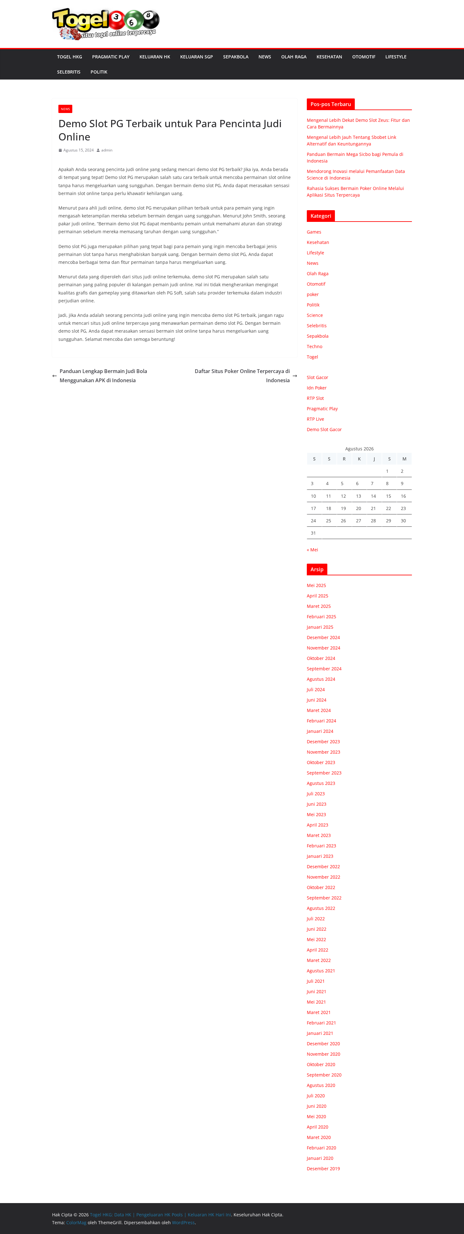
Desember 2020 (323, 1044)
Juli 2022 (316, 919)
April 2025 (317, 596)
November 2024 (323, 648)
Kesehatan (329, 57)
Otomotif (363, 57)
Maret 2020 (319, 1137)
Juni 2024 (316, 700)
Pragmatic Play (110, 57)
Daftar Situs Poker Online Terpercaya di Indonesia (242, 376)
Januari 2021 (320, 1033)
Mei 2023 (316, 814)
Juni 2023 (316, 804)
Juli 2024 (316, 689)
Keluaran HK (155, 57)
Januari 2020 (320, 1158)
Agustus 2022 (321, 908)
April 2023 (317, 825)
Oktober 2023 (321, 762)
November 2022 (323, 877)
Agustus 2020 (321, 1085)
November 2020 (323, 1054)
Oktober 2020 (321, 1064)
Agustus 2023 (321, 783)
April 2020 (317, 1127)
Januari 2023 (320, 856)
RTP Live (315, 419)
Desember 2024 (323, 637)
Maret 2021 (319, 1012)
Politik (99, 72)
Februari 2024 (321, 721)
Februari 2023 (321, 846)
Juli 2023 (316, 794)
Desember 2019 (323, 1169)
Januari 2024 (320, 731)
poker (313, 294)
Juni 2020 (316, 1106)
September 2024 (324, 669)
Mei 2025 (316, 585)
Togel (312, 357)
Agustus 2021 (321, 971)
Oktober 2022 (321, 887)
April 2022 (317, 950)
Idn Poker (317, 388)
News (265, 57)
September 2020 (324, 1075)
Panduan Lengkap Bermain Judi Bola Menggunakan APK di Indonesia (103, 376)
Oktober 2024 (321, 658)
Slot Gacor (317, 377)
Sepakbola (235, 57)
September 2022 (324, 898)
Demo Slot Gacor (324, 429)
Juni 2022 (316, 929)
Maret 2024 (319, 710)
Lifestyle (396, 57)
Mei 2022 (316, 939)
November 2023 (323, 752)
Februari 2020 (321, 1148)
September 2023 (324, 773)
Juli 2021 (316, 981)
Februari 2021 (321, 1023)
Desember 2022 (323, 866)
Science (315, 315)
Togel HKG (69, 57)
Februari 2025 (321, 617)
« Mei (312, 550)
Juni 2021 (316, 991)
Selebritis (68, 72)
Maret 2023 (319, 835)
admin (106, 150)
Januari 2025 (320, 627)
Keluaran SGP (196, 57)
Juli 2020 (316, 1096)
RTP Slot (315, 398)
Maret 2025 (319, 606)
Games (314, 232)
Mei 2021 (316, 1002)
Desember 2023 (323, 742)
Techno (314, 346)
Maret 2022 (319, 960)
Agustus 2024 (321, 679)
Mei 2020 (316, 1116)
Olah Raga (293, 57)
